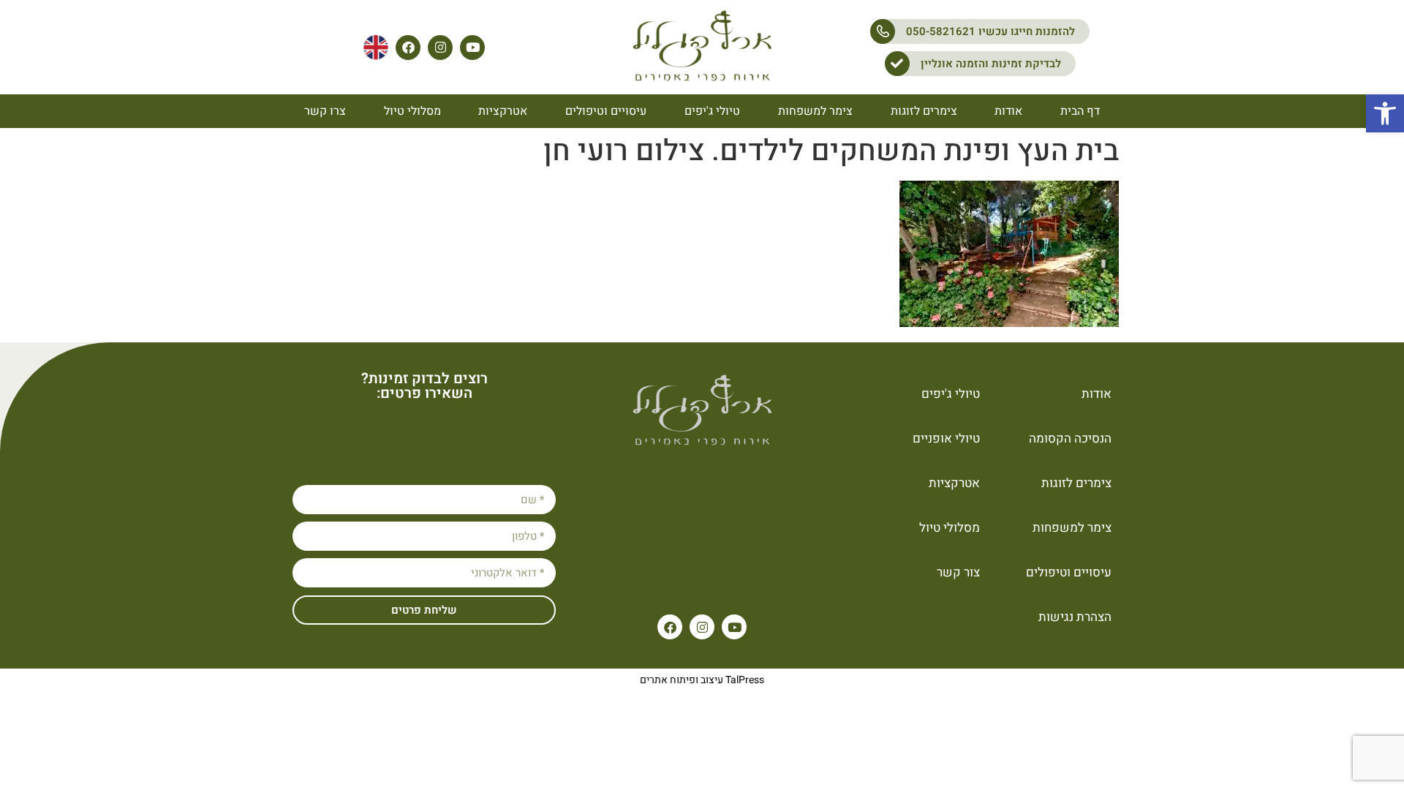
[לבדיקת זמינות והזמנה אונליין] (897, 63)
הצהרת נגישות (1075, 617)
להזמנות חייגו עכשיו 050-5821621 (990, 31)
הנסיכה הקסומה (1070, 438)
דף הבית (1080, 111)
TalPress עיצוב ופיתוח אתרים (702, 680)
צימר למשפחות (815, 111)
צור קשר (958, 572)
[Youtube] (472, 47)
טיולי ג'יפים (712, 111)
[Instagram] (440, 47)
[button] (1385, 113)
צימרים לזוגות (924, 111)
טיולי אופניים (946, 438)
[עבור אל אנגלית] (375, 47)
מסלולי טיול (412, 111)
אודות (1008, 111)
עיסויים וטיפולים (605, 111)
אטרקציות (502, 111)
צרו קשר (325, 111)
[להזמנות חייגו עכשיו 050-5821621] (882, 31)
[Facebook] (408, 47)
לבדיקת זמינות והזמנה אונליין (991, 64)
